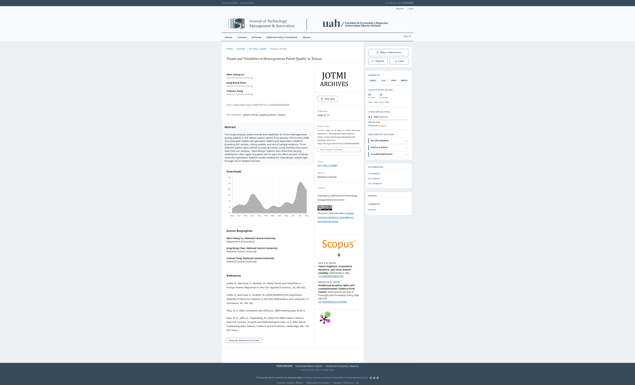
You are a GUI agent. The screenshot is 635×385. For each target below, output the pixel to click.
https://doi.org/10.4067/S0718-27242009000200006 (261, 104)
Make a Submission (390, 52)
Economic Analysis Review (290, 383)
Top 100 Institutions (389, 140)
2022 (387, 102)
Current (241, 37)
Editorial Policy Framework (282, 37)
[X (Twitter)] (357, 383)
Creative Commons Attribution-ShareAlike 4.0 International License (336, 217)
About (306, 37)
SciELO (373, 80)
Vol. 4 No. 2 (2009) (257, 48)
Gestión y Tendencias (343, 383)
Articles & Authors (389, 147)
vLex (383, 80)
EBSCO (404, 80)
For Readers (374, 173)
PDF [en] (330, 98)
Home (228, 37)
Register (400, 8)
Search (407, 36)
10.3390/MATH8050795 (330, 276)
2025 (370, 102)
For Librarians (375, 183)
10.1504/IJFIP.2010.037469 (332, 301)
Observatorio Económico (318, 383)
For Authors (374, 178)
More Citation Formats (331, 149)
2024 (376, 102)
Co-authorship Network (389, 154)
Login (410, 8)
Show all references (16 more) (244, 340)
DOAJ (393, 80)
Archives (256, 37)
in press (372, 209)
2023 (381, 102)
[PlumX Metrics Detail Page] (324, 319)
